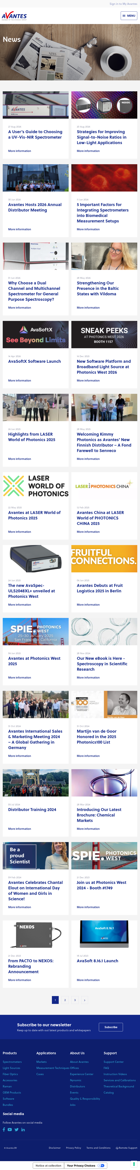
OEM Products (12, 1092)
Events (74, 1092)
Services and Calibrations (120, 1080)
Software (8, 1099)
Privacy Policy (73, 1148)
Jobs (72, 1105)
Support (110, 1052)
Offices (74, 1068)
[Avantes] (14, 15)
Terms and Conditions (98, 1148)
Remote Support (127, 1148)
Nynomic (75, 1080)
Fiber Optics (10, 1074)
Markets (41, 1062)
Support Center (114, 1062)
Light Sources (11, 1068)
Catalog (109, 1092)
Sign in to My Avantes (123, 4)
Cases (40, 1074)
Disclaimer (55, 1148)
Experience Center (81, 1074)
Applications (46, 1052)
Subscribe (110, 1027)
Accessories (10, 1080)
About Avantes (79, 1062)
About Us (77, 1052)
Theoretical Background (119, 1086)
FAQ (106, 1068)
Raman (7, 1086)
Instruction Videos (115, 1074)
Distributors (77, 1086)
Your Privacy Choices (81, 1165)
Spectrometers (12, 1062)
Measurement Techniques (52, 1068)
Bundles (8, 1105)
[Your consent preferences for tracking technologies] (134, 1164)
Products (10, 1052)
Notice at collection (48, 1165)
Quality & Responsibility (85, 1099)
